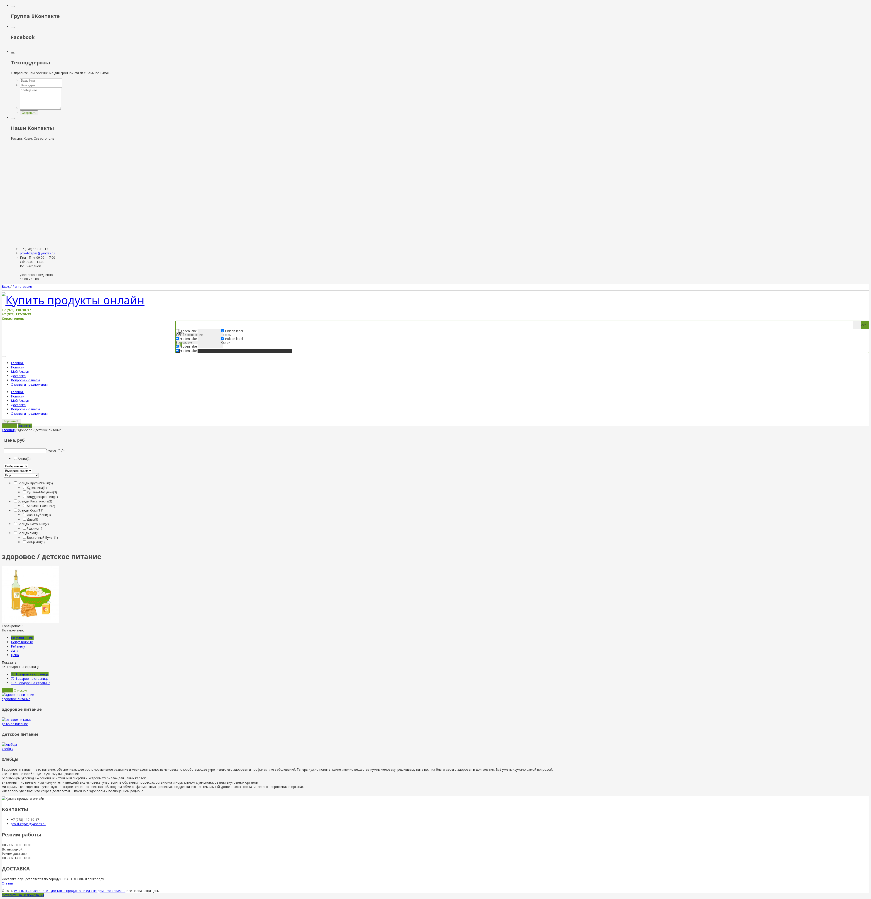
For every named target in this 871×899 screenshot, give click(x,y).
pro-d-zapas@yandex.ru (37, 253)
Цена (15, 655)
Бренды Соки (30, 510)
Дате (15, 650)
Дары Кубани (39, 515)
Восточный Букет (42, 537)
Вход (6, 286)
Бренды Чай (30, 533)
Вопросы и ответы (25, 380)
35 (30, 674)
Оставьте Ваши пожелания (23, 895)
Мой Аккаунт (21, 371)
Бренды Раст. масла (35, 501)
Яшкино (34, 528)
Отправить (29, 113)
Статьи (7, 883)
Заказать (25, 426)
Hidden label (189, 338)
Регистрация (22, 286)
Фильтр (10, 430)
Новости (17, 367)
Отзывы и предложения (29, 384)
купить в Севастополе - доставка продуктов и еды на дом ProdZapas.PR (69, 891)
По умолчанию (22, 638)
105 (30, 683)
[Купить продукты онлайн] (73, 300)
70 (30, 678)
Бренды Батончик (33, 524)
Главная (17, 363)
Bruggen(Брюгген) (42, 497)
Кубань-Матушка (42, 492)
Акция (24, 458)
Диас (32, 519)
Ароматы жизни (41, 506)
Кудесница (37, 487)
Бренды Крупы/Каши (35, 483)
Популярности (22, 642)
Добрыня (36, 542)
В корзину (9, 426)
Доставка (18, 376)
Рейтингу (18, 646)
